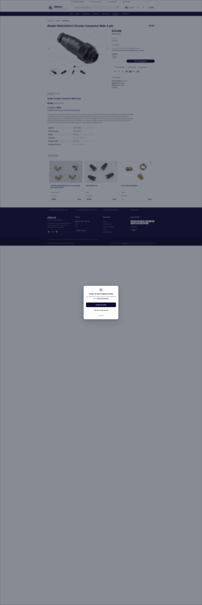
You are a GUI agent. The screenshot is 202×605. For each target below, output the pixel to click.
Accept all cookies (101, 305)
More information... (103, 298)
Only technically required (101, 310)
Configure (101, 315)
